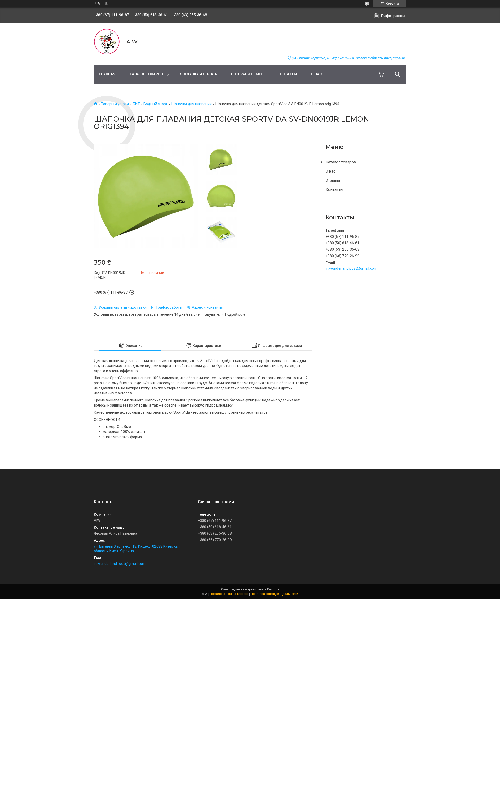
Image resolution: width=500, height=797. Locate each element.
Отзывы (333, 180)
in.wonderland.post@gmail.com (351, 268)
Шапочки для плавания (191, 104)
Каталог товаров (146, 74)
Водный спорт (155, 104)
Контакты (287, 74)
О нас (316, 74)
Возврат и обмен (247, 74)
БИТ (136, 104)
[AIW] (107, 42)
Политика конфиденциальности (274, 594)
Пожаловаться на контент (229, 594)
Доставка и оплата (198, 74)
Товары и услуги (115, 104)
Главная (107, 74)
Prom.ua (273, 589)
